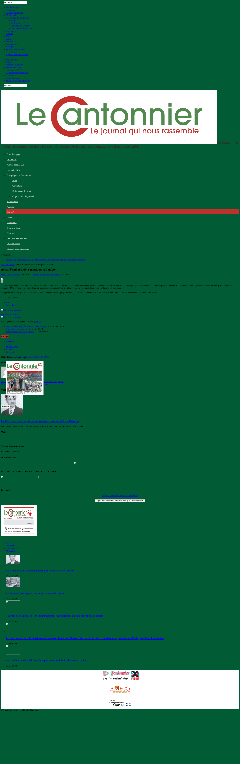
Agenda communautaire (17, 54)
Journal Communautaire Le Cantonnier (120, 495)
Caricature (15, 23)
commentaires (12, 548)
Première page (12, 7)
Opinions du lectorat (20, 25)
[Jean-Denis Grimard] (11, 310)
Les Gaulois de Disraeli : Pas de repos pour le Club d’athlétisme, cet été (46, 660)
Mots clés (10, 551)
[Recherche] (2, 86)
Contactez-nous (13, 78)
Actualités (10, 10)
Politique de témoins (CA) (18, 80)
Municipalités (12, 15)
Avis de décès (12, 52)
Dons (8, 62)
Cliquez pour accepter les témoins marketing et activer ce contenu (120, 501)
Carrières (10, 75)
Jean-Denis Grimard (10, 274)
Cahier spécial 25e (14, 12)
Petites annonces (13, 67)
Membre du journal (15, 64)
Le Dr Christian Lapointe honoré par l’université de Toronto (40, 421)
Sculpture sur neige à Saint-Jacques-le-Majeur (27, 326)
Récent (9, 543)
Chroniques (11, 31)
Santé (8, 39)
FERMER (5, 406)
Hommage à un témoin (16, 329)
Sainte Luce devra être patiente (20, 331)
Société (9, 36)
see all (38, 321)
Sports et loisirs (13, 44)
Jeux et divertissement (16, 49)
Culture (9, 33)
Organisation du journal (21, 28)
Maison (4, 264)
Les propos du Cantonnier (18, 18)
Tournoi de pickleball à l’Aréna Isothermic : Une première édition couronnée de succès (45, 259)
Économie (10, 41)
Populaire (10, 545)
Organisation (12, 59)
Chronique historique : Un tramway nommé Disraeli (35, 593)
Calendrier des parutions (17, 72)
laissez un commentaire (50, 274)
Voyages (10, 46)
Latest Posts (11, 305)
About (9, 302)
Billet (13, 20)
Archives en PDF (14, 70)
